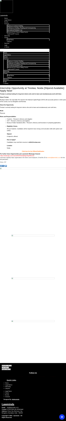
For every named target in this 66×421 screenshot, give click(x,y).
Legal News (10, 39)
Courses (6, 23)
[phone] (62, 411)
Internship (7, 35)
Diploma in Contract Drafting (15, 26)
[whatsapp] (62, 407)
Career (6, 37)
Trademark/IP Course (13, 34)
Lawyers (9, 41)
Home (6, 18)
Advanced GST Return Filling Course (17, 32)
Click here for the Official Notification (33, 151)
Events (6, 22)
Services (6, 43)
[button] (25, 50)
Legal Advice (7, 20)
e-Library (6, 47)
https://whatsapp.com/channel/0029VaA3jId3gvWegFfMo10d (17, 155)
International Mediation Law (14, 30)
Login (5, 45)
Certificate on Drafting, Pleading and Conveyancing (21, 28)
